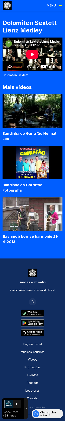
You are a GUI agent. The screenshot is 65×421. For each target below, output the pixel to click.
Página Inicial (32, 344)
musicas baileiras (32, 352)
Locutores (32, 390)
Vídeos (32, 359)
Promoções (32, 367)
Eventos (32, 375)
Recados (33, 383)
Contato (32, 398)
